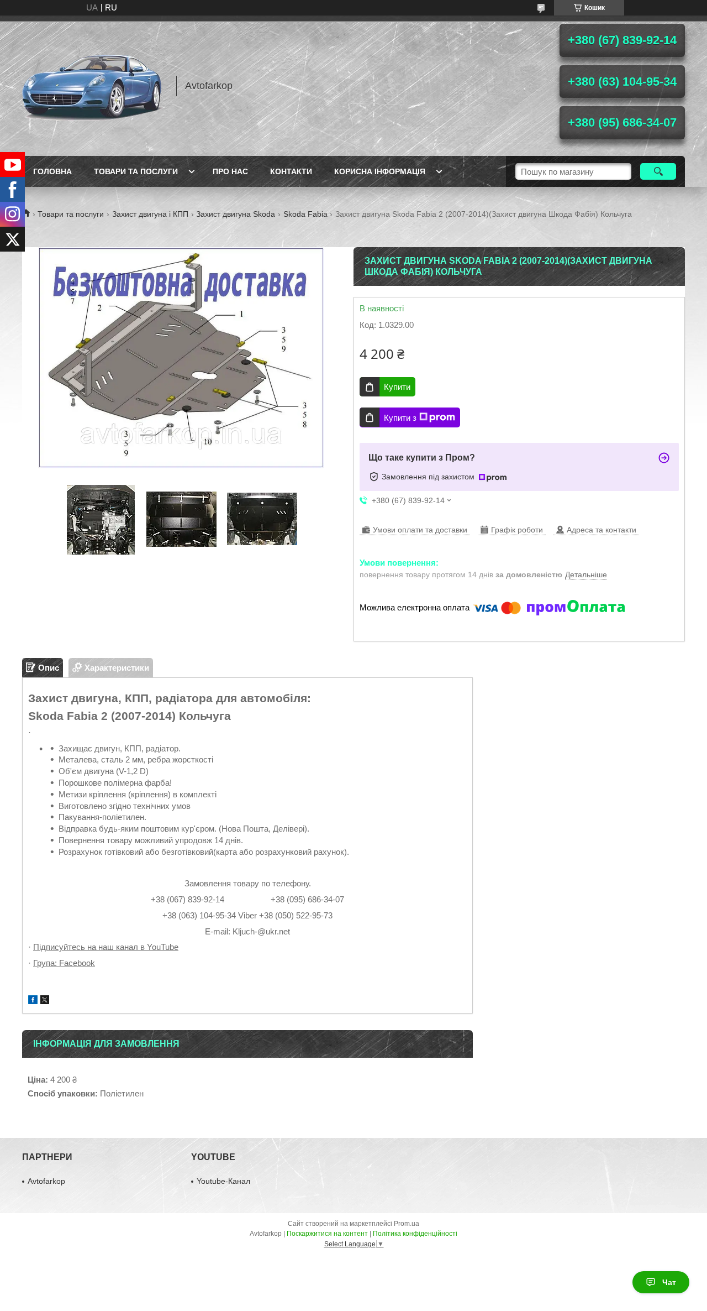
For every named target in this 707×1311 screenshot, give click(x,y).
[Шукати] (658, 171)
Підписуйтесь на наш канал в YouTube (105, 947)
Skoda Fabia (305, 214)
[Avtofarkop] (94, 86)
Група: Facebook (64, 963)
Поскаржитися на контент (327, 1233)
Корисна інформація (379, 171)
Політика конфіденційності (415, 1233)
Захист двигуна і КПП (150, 214)
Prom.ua (406, 1224)
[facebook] (33, 1001)
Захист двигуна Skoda (235, 214)
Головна (52, 171)
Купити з (400, 417)
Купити (397, 386)
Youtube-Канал (223, 1181)
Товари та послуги (136, 171)
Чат (669, 1282)
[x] (44, 1001)
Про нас (230, 171)
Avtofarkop (46, 1181)
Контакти (291, 171)
